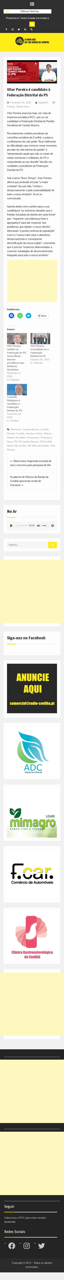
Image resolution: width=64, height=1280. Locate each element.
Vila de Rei (20, 445)
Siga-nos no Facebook (26, 637)
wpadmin (43, 102)
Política (11, 106)
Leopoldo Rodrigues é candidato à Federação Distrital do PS (14, 404)
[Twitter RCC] (19, 29)
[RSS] (25, 29)
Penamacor (33, 437)
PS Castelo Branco (28, 441)
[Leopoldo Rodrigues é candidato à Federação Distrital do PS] (17, 389)
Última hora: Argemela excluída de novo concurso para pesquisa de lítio (30, 463)
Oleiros (47, 433)
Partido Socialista (16, 437)
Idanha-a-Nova (34, 433)
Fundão (20, 433)
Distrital (11, 433)
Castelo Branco (31, 429)
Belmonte (16, 429)
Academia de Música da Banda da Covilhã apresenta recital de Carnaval (29, 480)
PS (15, 441)
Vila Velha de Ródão (38, 445)
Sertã (10, 445)
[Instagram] (12, 29)
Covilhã (44, 429)
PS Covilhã (46, 441)
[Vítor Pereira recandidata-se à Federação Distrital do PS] (40, 338)
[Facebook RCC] (6, 29)
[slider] (21, 525)
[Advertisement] (32, 281)
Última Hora (22, 106)
